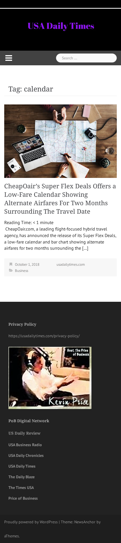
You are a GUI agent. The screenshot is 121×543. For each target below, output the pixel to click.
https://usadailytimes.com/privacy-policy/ (44, 335)
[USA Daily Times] (60, 25)
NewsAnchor (84, 521)
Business (21, 270)
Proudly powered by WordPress (31, 521)
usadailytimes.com (71, 264)
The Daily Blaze (21, 476)
